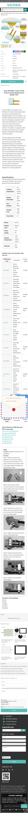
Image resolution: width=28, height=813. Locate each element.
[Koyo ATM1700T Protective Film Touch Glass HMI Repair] (20, 650)
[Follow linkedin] (7, 1)
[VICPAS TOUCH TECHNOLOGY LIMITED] (14, 5)
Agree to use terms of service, (13, 706)
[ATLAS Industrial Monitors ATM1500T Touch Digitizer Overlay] (20, 632)
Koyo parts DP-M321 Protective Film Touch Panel (12, 671)
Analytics (13, 809)
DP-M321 (6, 295)
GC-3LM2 (6, 361)
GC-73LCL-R (7, 375)
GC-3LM (6, 347)
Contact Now (12, 81)
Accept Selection (15, 806)
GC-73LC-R (7, 389)
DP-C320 (6, 270)
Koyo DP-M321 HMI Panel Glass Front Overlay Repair (13, 673)
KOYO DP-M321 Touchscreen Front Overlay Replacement (14, 666)
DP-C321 (6, 283)
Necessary (6, 809)
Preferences (19, 809)
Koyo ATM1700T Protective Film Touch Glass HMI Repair (20, 658)
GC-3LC (6, 322)
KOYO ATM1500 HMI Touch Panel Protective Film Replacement (7, 641)
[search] (25, 9)
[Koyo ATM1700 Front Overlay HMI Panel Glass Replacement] (7, 650)
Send (14, 710)
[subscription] (23, 730)
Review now (17, 618)
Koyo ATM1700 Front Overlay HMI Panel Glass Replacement (6, 658)
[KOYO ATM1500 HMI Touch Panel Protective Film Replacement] (7, 632)
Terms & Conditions (20, 706)
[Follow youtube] (2, 1)
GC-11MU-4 (7, 309)
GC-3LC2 (6, 334)
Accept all (24, 806)
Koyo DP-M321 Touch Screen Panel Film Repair (11, 668)
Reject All (7, 806)
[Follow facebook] (4, 1)
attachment (5, 704)
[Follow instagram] (9, 1)
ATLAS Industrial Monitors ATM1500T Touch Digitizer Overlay (20, 641)
